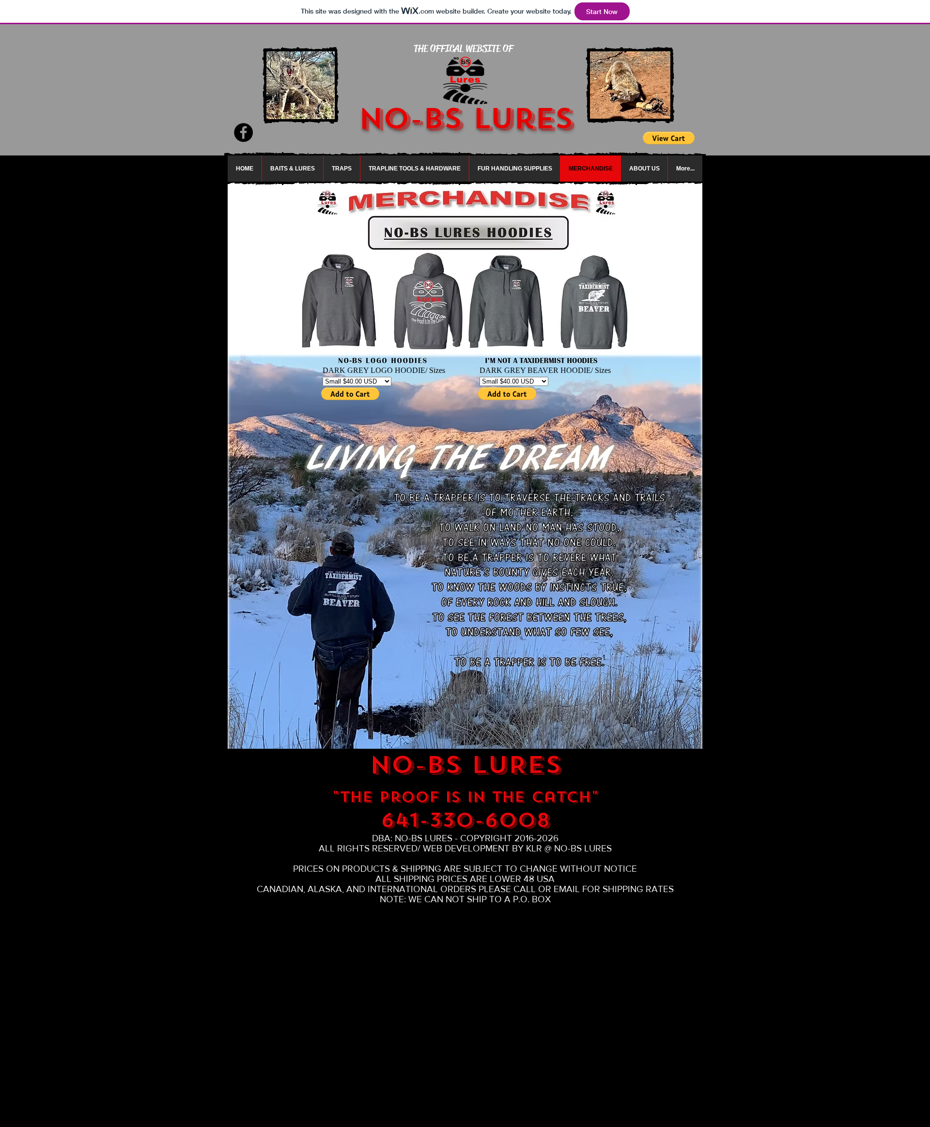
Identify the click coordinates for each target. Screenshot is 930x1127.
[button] (292, 168)
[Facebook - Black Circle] (243, 132)
